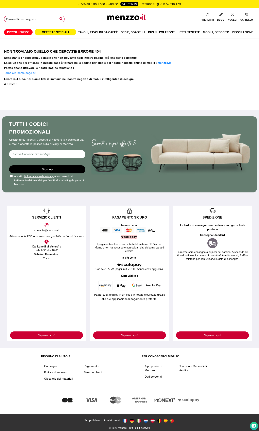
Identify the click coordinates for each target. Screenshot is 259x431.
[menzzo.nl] (146, 420)
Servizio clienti (93, 372)
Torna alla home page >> (20, 72)
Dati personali (153, 376)
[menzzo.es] (165, 420)
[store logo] (129, 18)
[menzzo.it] (139, 420)
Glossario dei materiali (58, 378)
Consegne (50, 366)
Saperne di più (46, 335)
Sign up (47, 169)
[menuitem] (18, 32)
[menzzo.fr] (125, 420)
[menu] (129, 32)
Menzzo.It (164, 62)
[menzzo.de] (132, 420)
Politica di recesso (55, 372)
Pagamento (91, 366)
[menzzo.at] (153, 420)
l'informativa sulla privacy (39, 176)
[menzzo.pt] (172, 420)
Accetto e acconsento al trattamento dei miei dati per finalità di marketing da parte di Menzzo (49, 180)
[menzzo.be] (159, 420)
